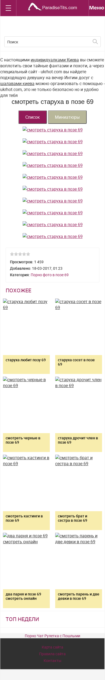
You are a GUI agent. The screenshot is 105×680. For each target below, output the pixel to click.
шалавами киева (17, 83)
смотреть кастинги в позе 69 (24, 518)
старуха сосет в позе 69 (76, 362)
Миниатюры (67, 117)
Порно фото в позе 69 (50, 274)
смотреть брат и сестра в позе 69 (72, 518)
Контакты (52, 660)
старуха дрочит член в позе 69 (78, 440)
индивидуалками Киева (55, 60)
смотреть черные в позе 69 (23, 440)
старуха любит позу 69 (26, 359)
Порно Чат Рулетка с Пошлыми (52, 635)
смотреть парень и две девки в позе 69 (78, 596)
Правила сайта (52, 653)
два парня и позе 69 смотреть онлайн (23, 596)
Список (32, 117)
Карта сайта (52, 647)
